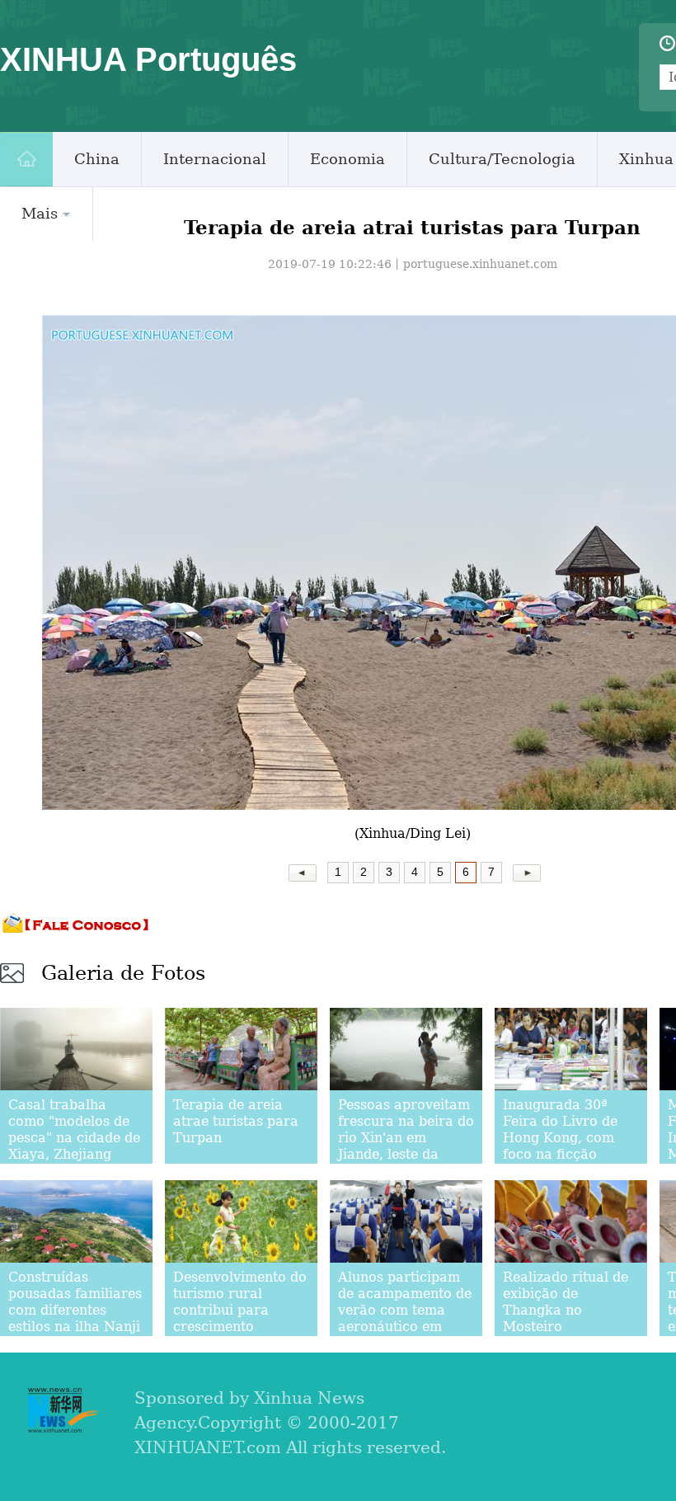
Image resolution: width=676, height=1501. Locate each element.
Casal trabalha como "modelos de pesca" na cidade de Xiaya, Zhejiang (74, 1129)
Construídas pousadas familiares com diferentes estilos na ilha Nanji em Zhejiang (75, 1310)
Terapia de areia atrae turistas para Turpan (235, 1121)
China (97, 158)
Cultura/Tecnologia (502, 158)
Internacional (214, 158)
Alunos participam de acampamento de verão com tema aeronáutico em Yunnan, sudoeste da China (406, 1318)
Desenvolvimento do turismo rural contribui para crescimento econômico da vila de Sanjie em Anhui (240, 1318)
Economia (347, 158)
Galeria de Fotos (123, 973)
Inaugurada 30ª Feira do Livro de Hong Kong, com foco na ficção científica (560, 1138)
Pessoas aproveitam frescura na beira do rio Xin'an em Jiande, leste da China (406, 1138)
